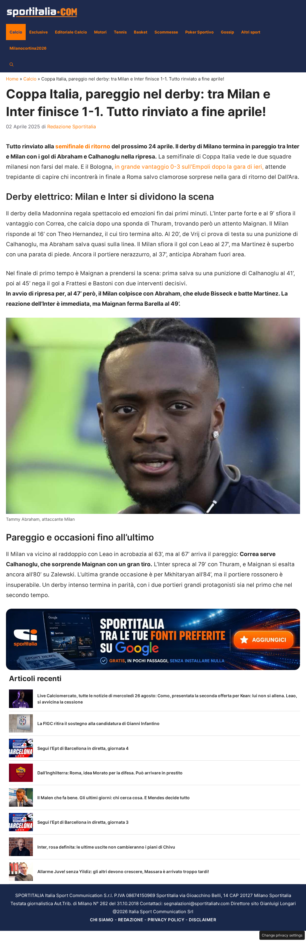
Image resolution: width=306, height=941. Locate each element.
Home (12, 79)
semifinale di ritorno (83, 146)
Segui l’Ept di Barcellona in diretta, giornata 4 (82, 748)
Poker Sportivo (199, 32)
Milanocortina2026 (28, 48)
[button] (11, 64)
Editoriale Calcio (71, 32)
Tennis (120, 32)
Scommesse (166, 32)
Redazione (130, 919)
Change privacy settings (282, 935)
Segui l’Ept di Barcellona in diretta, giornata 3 (82, 822)
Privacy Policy (166, 919)
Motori (100, 32)
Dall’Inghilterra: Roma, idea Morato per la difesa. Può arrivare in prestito (110, 772)
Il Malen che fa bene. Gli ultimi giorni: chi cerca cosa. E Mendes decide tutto (113, 797)
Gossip (227, 32)
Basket (140, 32)
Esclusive (38, 32)
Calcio (16, 32)
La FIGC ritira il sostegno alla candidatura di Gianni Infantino (98, 723)
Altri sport (250, 32)
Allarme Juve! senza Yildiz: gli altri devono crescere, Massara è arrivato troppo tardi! (123, 871)
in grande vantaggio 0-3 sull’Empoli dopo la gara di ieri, (189, 166)
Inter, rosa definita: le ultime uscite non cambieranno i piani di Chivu (106, 846)
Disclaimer (202, 919)
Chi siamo (102, 919)
